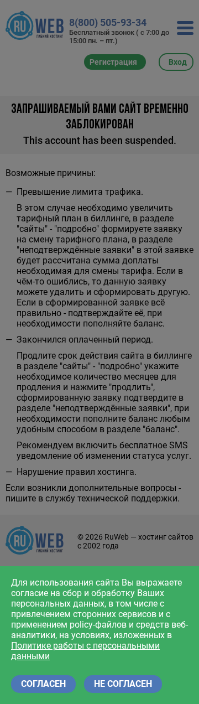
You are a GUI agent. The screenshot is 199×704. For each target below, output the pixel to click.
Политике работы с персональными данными (85, 650)
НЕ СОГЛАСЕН (123, 684)
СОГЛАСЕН (43, 684)
